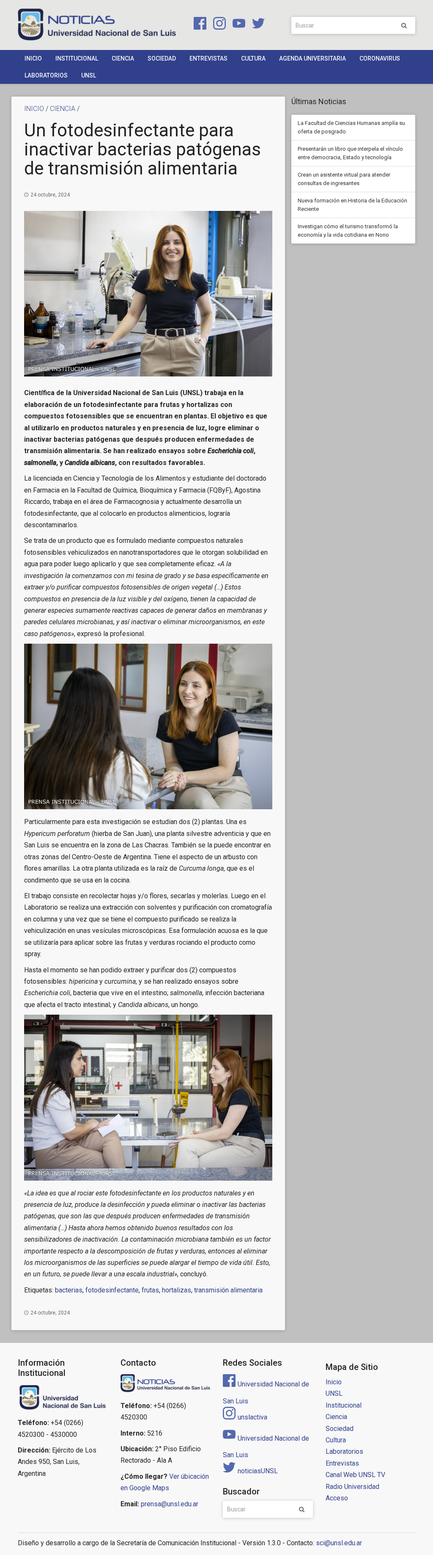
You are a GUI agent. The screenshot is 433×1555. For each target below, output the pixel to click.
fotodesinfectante (112, 1290)
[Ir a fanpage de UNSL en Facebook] (198, 25)
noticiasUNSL (258, 1471)
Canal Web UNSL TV (355, 1475)
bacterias (68, 1290)
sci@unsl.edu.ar (339, 1543)
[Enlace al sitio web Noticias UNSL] (166, 1384)
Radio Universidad (352, 1487)
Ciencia (123, 58)
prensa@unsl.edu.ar (169, 1504)
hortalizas (176, 1290)
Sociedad (162, 58)
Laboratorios (46, 75)
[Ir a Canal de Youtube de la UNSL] (237, 25)
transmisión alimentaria (228, 1290)
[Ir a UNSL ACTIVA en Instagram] (217, 25)
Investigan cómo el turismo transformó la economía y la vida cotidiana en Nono (348, 230)
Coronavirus (379, 58)
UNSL (88, 75)
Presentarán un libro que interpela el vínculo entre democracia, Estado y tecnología (350, 153)
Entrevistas (208, 58)
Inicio (33, 58)
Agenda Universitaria (312, 58)
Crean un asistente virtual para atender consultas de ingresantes (344, 179)
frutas (150, 1290)
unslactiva (252, 1417)
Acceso (337, 1498)
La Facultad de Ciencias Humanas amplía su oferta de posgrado (351, 127)
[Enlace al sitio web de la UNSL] (63, 1397)
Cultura (253, 58)
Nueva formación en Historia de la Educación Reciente (352, 204)
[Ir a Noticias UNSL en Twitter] (256, 25)
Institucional (76, 58)
